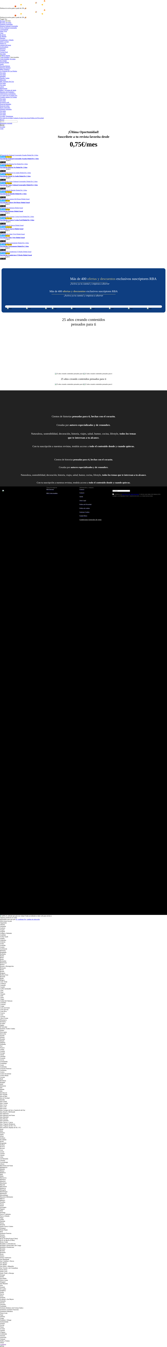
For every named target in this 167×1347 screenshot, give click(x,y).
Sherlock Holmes (5, 68)
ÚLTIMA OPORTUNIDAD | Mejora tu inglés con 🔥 (26, 1)
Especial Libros (4, 106)
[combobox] (8, 121)
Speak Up (3, 43)
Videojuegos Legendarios (8, 94)
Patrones (2, 38)
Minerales (3, 80)
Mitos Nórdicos (4, 69)
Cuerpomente (4, 29)
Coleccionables (4, 59)
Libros (2, 87)
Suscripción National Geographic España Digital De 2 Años (19, 158)
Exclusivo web (4, 102)
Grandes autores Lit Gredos (8, 97)
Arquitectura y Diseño (7, 40)
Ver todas (8, 22)
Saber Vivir (3, 31)
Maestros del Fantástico (7, 92)
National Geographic (6, 24)
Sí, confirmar (20, 919)
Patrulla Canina (4, 78)
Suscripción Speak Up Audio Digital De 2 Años (15, 176)
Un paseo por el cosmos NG (8, 95)
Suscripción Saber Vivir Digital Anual (12, 237)
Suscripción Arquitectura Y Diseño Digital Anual (16, 255)
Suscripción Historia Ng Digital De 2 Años (13, 167)
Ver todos (12, 59)
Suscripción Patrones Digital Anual (11, 211)
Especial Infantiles (5, 104)
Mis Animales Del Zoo (7, 81)
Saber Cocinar (4, 41)
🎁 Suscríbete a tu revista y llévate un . (32, 6)
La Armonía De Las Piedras (8, 71)
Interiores (3, 48)
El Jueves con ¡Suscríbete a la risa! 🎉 (18, 3)
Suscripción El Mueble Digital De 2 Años (13, 194)
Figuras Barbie (4, 62)
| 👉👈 (21, 4)
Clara (1, 33)
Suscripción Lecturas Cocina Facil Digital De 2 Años (17, 220)
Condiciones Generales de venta (90, 520)
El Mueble (3, 36)
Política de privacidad (130, 494)
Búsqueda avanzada (6, 123)
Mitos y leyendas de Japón (8, 90)
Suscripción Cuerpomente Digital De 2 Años (14, 246)
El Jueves (3, 35)
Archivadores (4, 47)
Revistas (2, 22)
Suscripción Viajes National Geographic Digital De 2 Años (19, 185)
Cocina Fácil (4, 52)
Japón (2, 64)
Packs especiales (5, 107)
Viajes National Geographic (8, 28)
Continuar (3, 1344)
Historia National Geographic (9, 26)
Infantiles (3, 76)
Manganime (3, 88)
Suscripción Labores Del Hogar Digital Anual (15, 202)
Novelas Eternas (5, 66)
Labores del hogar (5, 45)
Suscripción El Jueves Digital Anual (11, 229)
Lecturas (2, 50)
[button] (22, 491)
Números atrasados (6, 109)
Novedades (3, 61)
